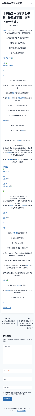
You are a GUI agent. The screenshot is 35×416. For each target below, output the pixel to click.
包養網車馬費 (7, 308)
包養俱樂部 (6, 186)
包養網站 (5, 58)
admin (6, 26)
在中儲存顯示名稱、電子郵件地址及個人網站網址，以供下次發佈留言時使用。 (18, 393)
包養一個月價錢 (8, 65)
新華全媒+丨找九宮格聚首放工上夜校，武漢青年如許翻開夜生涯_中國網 (26, 323)
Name (6, 371)
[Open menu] (31, 3)
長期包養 (5, 167)
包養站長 (6, 30)
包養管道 (15, 233)
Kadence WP (21, 411)
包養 (10, 58)
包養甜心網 (9, 98)
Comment (7, 346)
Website (6, 387)
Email (5, 379)
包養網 (14, 93)
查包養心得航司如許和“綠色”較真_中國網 (8, 320)
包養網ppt (6, 171)
